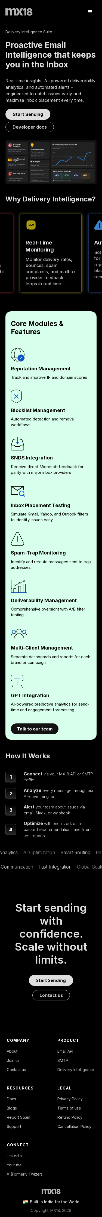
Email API (65, 1051)
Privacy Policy (70, 1099)
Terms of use (69, 1108)
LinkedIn (14, 1156)
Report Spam (18, 1117)
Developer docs (30, 127)
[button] (90, 11)
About (12, 1051)
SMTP (62, 1060)
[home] (19, 12)
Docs (11, 1099)
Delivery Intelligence (75, 1070)
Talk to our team (34, 729)
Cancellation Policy (74, 1126)
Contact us (51, 995)
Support (14, 1126)
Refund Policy (69, 1117)
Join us (13, 1060)
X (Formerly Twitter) (24, 1174)
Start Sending (28, 114)
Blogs (12, 1108)
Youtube (14, 1165)
